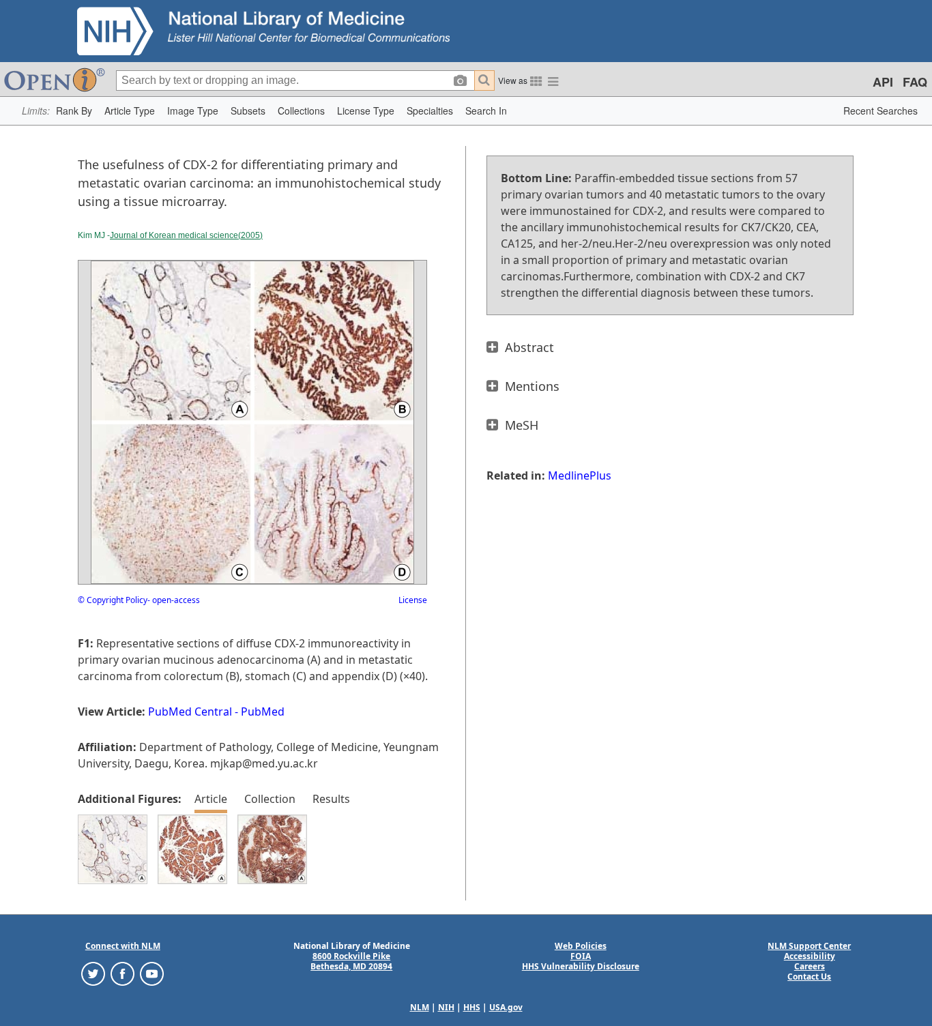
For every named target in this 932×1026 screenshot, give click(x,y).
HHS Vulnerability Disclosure (580, 966)
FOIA (580, 956)
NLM (419, 1007)
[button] (74, 111)
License (412, 600)
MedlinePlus (579, 475)
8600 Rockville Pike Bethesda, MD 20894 (351, 961)
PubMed (263, 711)
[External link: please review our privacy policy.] (93, 973)
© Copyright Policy (112, 600)
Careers (809, 966)
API (883, 82)
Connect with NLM (122, 946)
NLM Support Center (809, 946)
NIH (446, 1007)
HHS (471, 1007)
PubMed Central (190, 711)
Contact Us (809, 976)
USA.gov (506, 1007)
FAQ (915, 82)
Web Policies (581, 946)
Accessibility (809, 956)
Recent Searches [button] (880, 110)
